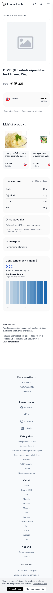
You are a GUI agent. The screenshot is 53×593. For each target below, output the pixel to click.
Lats (26, 539)
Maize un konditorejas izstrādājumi (26, 450)
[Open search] (41, 4)
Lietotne (26, 556)
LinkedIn (28, 428)
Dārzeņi (6, 15)
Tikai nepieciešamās (34, 589)
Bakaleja (26, 459)
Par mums (26, 382)
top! (26, 512)
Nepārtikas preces (26, 473)
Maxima (26, 508)
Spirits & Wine (26, 521)
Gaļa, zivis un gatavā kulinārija (26, 455)
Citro (26, 530)
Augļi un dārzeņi (27, 446)
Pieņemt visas (15, 589)
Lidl (26, 494)
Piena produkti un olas (26, 441)
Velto (26, 485)
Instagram (28, 421)
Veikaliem (26, 391)
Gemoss (26, 517)
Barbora (26, 535)
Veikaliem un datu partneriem (26, 575)
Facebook (28, 407)
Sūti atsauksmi (30, 339)
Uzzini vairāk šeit (40, 584)
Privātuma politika (26, 387)
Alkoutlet (26, 499)
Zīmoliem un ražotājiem (26, 570)
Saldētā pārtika (26, 464)
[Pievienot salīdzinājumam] (24, 133)
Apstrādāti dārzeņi (19, 15)
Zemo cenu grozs (26, 552)
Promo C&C (17, 98)
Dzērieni (26, 468)
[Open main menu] (48, 4)
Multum (26, 503)
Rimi (26, 526)
